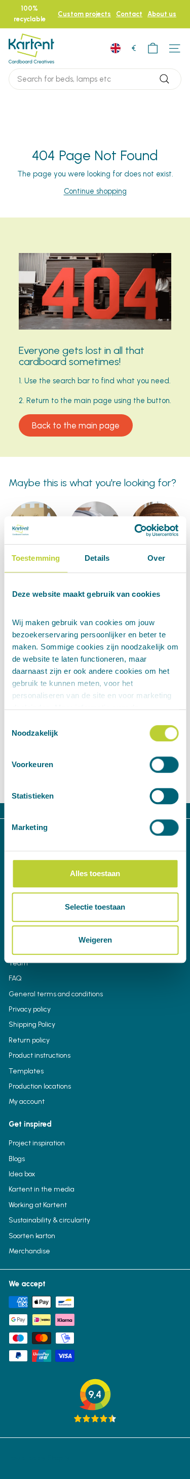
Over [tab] (156, 558)
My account (27, 1101)
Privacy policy (30, 1009)
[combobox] (95, 79)
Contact (129, 14)
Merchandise (29, 1251)
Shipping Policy (32, 1024)
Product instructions (39, 1055)
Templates (26, 1071)
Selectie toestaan (95, 907)
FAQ (15, 978)
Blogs (17, 1159)
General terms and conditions (56, 994)
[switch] (163, 764)
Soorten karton (32, 1236)
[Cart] (153, 48)
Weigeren (95, 939)
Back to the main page (76, 425)
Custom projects (84, 14)
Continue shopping (95, 191)
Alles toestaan (95, 873)
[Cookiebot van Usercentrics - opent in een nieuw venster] (135, 530)
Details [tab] (97, 558)
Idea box (22, 1174)
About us (161, 14)
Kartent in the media (41, 1189)
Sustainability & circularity (49, 1220)
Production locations (40, 1086)
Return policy (29, 1040)
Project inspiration (37, 1143)
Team (18, 963)
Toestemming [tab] (36, 558)
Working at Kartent (38, 1205)
